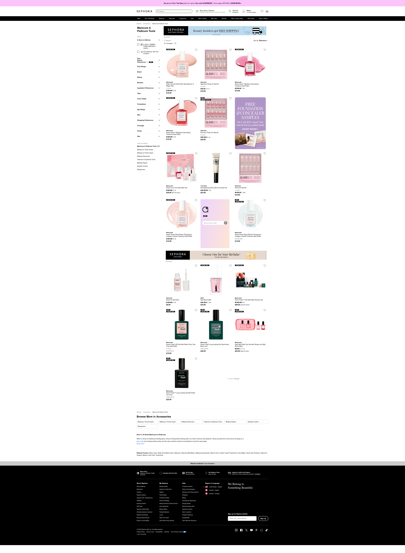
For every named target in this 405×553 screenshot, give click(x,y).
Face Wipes (241, 453)
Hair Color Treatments (155, 455)
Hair (192, 18)
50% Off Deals (149, 18)
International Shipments (189, 500)
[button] (147, 62)
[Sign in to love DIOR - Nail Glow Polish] (230, 266)
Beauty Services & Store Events (168, 503)
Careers (139, 492)
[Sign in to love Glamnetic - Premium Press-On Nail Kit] (230, 98)
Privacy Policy (141, 532)
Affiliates (139, 500)
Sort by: (260, 40)
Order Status (163, 495)
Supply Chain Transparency (145, 498)
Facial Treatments (231, 453)
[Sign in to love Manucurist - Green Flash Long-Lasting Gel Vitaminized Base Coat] (230, 310)
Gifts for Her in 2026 (217, 453)
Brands (224, 18)
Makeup (161, 18)
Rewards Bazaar (164, 512)
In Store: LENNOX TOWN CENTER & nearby (149, 46)
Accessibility (185, 517)
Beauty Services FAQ (188, 506)
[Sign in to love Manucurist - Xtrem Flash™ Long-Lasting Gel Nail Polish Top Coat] (196, 359)
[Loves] (262, 11)
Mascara (177, 453)
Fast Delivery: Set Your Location (151, 52)
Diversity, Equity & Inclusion (144, 512)
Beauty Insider (163, 486)
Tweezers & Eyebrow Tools (146, 159)
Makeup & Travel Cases (145, 149)
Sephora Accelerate (142, 515)
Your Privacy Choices (177, 532)
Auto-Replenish (163, 506)
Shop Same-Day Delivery (166, 520)
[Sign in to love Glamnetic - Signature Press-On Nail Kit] (230, 50)
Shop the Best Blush (188, 453)
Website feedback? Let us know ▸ (202, 463)
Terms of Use (150, 532)
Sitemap (166, 532)
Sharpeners (141, 169)
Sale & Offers (263, 18)
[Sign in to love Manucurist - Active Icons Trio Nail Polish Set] (196, 153)
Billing (184, 498)
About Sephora (141, 486)
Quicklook (181, 78)
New (138, 18)
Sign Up (263, 518)
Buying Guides (186, 503)
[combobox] (174, 11)
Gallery (161, 492)
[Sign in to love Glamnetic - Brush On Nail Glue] (196, 266)
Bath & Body (202, 18)
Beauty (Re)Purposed (143, 517)
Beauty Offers (163, 509)
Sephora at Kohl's (187, 509)
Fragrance (182, 18)
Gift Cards (251, 18)
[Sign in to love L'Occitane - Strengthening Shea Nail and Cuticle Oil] (230, 153)
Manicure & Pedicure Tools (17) (148, 146)
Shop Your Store (164, 517)
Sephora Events (141, 503)
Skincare (172, 18)
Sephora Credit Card (165, 489)
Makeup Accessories (202, 453)
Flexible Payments (187, 515)
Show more (140, 444)
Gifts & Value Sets (237, 18)
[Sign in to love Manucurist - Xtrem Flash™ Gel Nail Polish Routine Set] (265, 266)
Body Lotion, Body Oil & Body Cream (161, 453)
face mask (140, 441)
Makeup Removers (143, 156)
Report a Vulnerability (143, 520)
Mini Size (214, 18)
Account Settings (164, 500)
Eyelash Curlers (142, 166)
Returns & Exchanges (188, 489)
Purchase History (164, 498)
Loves (161, 515)
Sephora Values (141, 495)
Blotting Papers (142, 163)
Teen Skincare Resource (189, 520)
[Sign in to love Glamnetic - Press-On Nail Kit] (265, 153)
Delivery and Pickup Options (190, 492)
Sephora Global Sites (143, 509)
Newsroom (140, 489)
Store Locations (186, 512)
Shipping (184, 495)
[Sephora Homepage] (144, 11)
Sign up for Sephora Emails (238, 514)
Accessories (146, 23)
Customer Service (187, 486)
